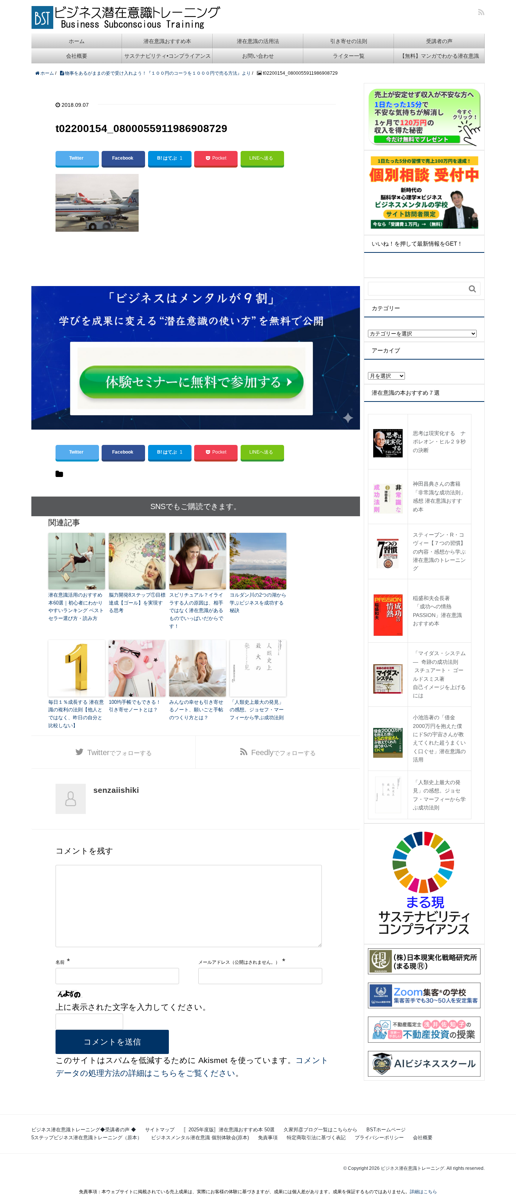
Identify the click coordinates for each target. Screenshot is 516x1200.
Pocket (219, 158)
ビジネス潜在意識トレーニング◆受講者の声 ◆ (83, 1129)
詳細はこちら (423, 1191)
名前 (60, 962)
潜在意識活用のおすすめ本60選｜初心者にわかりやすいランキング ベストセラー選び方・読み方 (76, 606)
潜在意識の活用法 (258, 41)
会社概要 (76, 56)
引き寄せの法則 (348, 41)
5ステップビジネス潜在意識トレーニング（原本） (86, 1137)
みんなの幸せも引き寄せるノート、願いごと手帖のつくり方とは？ (196, 710)
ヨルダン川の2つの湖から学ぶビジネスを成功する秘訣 (258, 603)
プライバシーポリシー (379, 1137)
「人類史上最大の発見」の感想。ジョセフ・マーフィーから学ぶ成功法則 (257, 710)
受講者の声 (439, 41)
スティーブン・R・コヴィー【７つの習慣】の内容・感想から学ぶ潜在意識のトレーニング (439, 552)
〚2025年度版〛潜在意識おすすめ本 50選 (229, 1129)
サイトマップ (160, 1129)
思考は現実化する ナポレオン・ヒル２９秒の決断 (439, 441)
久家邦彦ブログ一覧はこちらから (320, 1129)
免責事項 (268, 1137)
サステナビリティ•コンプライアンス (167, 56)
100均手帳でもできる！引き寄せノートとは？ (135, 706)
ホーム (77, 41)
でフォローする (119, 752)
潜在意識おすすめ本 (167, 41)
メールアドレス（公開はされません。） (239, 962)
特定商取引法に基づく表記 (316, 1137)
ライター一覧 (349, 56)
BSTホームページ (386, 1129)
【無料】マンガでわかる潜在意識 (439, 56)
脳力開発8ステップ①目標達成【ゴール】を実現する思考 (137, 603)
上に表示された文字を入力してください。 (133, 1007)
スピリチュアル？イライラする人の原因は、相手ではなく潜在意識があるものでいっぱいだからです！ (196, 610)
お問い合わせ (258, 56)
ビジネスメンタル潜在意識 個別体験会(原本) (200, 1137)
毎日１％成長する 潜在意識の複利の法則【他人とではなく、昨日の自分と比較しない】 (76, 713)
